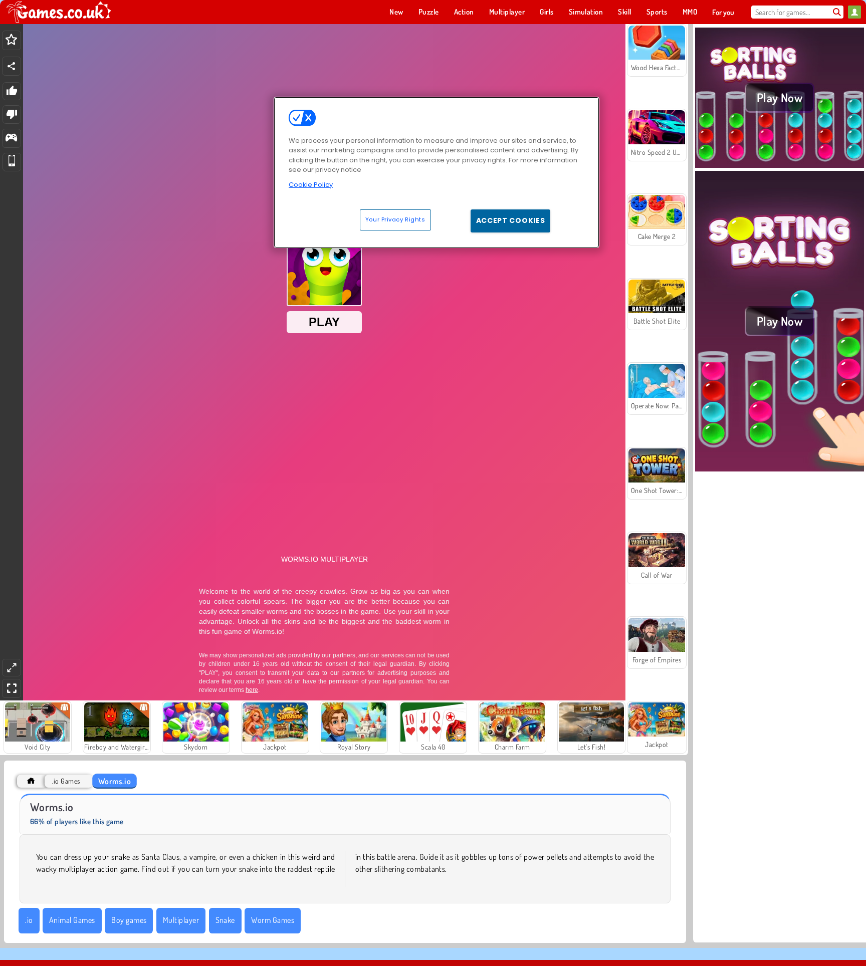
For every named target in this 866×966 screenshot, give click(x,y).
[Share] (11, 66)
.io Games (66, 781)
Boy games (128, 920)
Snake (225, 920)
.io (29, 920)
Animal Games (72, 920)
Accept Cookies (510, 220)
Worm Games (272, 920)
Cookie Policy (311, 184)
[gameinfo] (11, 138)
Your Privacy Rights (395, 219)
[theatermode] (11, 667)
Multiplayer (181, 920)
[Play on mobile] (12, 162)
